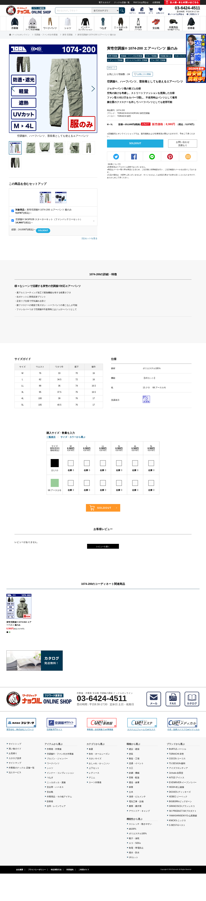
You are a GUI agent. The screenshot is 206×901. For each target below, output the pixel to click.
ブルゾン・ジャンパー (57, 758)
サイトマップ (15, 763)
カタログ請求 (15, 758)
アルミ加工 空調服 (158, 60)
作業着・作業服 (54, 749)
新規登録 (142, 13)
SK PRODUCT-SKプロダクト (183, 811)
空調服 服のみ (165, 56)
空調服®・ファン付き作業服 (60, 754)
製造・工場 (134, 758)
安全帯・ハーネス (55, 787)
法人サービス (15, 772)
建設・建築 (134, 749)
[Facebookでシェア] (134, 157)
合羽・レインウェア (56, 806)
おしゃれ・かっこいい (99, 763)
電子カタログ (104, 2)
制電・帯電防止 (136, 848)
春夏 (91, 749)
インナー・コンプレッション (60, 773)
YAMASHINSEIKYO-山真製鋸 (183, 815)
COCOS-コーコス (177, 758)
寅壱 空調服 (112, 56)
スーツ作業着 (95, 782)
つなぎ (50, 777)
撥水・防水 (134, 852)
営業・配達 (134, 777)
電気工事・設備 (136, 801)
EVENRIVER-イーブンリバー (183, 782)
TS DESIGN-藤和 (177, 763)
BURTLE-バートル (177, 749)
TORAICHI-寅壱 (176, 754)
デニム (92, 777)
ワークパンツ (53, 763)
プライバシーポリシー (37, 870)
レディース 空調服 (115, 60)
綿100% (132, 829)
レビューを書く (103, 546)
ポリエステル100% (138, 833)
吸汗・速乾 (134, 838)
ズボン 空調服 (151, 56)
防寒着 (50, 801)
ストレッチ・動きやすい (140, 824)
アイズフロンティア (178, 768)
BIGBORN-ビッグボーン (180, 801)
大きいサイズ (95, 758)
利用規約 (70, 870)
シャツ (50, 768)
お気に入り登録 (144, 74)
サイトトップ (15, 744)
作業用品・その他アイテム (59, 796)
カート (151, 13)
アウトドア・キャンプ (139, 811)
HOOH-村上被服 (176, 787)
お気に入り (160, 13)
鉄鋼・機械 (134, 773)
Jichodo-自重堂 (176, 773)
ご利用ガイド (194, 14)
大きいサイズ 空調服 (183, 56)
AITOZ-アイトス (176, 777)
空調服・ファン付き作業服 (131, 56)
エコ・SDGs (135, 843)
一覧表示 (51, 437)
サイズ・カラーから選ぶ (73, 437)
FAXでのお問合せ (141, 2)
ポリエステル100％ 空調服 (136, 60)
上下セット (94, 768)
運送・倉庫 (134, 782)
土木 (131, 792)
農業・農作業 (135, 806)
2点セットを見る (89, 238)
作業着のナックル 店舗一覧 (21, 768)
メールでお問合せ (177, 14)
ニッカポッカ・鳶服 (56, 782)
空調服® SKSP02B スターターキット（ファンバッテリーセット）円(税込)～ (48, 221)
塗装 (131, 754)
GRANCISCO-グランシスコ (182, 806)
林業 (131, 787)
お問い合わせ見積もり (182, 144)
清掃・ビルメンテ (137, 796)
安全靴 (50, 792)
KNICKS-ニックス (177, 820)
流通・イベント (136, 763)
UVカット (133, 857)
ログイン (132, 13)
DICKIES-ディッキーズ (180, 792)
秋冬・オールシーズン (99, 754)
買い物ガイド (15, 749)
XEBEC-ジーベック (178, 796)
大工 (131, 768)
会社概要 (19, 870)
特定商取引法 (56, 870)
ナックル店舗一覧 (122, 2)
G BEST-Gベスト (177, 825)
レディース (94, 773)
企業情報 (156, 2)
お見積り (13, 753)
